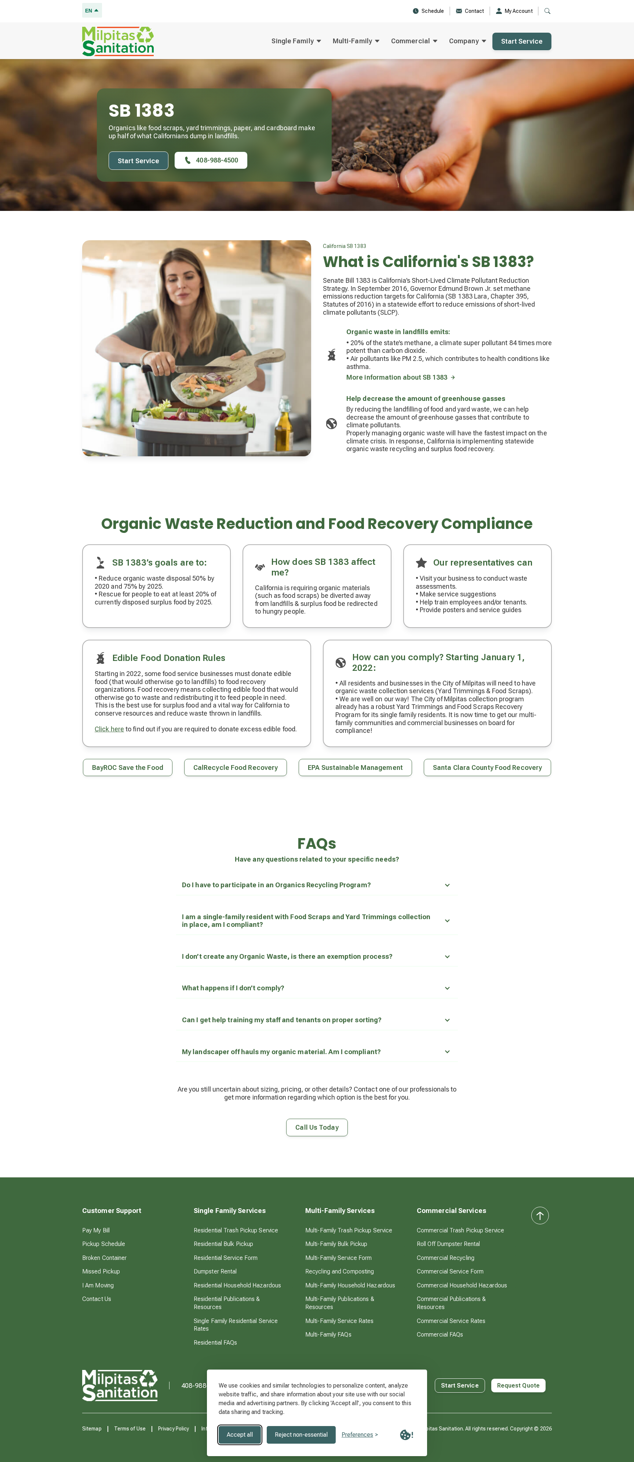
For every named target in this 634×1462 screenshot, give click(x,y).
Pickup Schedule (103, 1243)
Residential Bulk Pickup (223, 1243)
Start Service (522, 41)
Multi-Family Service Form (338, 1257)
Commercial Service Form (450, 1271)
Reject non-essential (301, 1434)
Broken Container (104, 1257)
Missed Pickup (101, 1271)
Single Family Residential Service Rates (236, 1325)
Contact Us (96, 1298)
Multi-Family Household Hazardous (350, 1285)
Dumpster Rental (215, 1271)
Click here (109, 729)
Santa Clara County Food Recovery (487, 767)
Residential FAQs (215, 1342)
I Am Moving (98, 1285)
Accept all (240, 1434)
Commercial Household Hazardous (462, 1285)
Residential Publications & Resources (227, 1303)
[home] (118, 41)
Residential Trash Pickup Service (236, 1230)
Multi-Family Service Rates (339, 1320)
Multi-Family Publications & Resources (339, 1303)
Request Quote (518, 1385)
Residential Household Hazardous (237, 1285)
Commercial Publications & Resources (451, 1303)
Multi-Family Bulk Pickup (336, 1243)
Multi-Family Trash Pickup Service (348, 1230)
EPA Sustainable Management (355, 767)
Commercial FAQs (440, 1334)
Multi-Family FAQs (328, 1334)
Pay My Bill (96, 1230)
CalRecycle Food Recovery (235, 767)
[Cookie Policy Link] (406, 1435)
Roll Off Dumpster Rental (448, 1243)
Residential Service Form (226, 1257)
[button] (296, 41)
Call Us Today (316, 1127)
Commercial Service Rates (451, 1320)
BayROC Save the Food (127, 767)
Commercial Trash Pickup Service (460, 1230)
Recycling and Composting (339, 1271)
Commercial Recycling (445, 1257)
